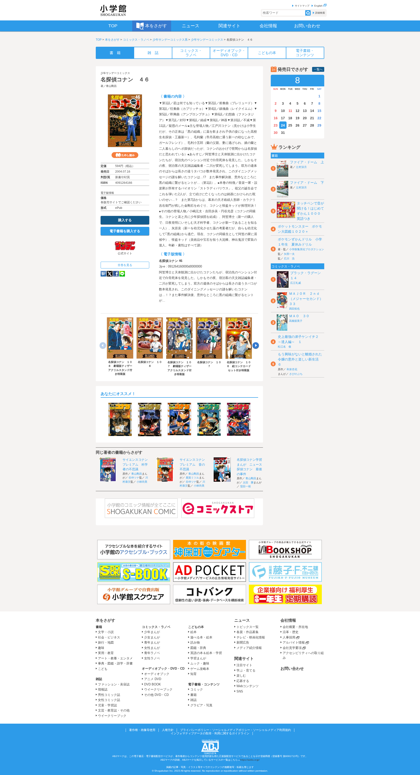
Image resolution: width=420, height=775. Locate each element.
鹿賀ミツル (192, 477)
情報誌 (102, 689)
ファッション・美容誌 (114, 684)
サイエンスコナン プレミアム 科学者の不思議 (136, 464)
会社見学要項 (292, 648)
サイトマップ (302, 5)
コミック (196, 689)
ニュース (242, 620)
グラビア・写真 (201, 705)
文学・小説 (106, 632)
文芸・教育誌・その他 (114, 710)
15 (319, 111)
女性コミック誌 (109, 700)
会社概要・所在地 (295, 627)
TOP (99, 39)
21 (312, 118)
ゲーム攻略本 (199, 669)
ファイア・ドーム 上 (307, 162)
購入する (125, 220)
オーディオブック (156, 674)
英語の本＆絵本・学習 (206, 653)
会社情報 (288, 620)
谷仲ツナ (134, 477)
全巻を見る (125, 265)
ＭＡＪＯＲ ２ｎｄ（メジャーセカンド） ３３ (307, 299)
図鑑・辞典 (198, 648)
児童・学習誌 (107, 705)
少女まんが (152, 637)
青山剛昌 (111, 85)
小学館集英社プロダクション (306, 249)
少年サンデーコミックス (207, 39)
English (318, 5)
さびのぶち (296, 373)
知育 (193, 674)
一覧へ (318, 69)
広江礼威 (295, 282)
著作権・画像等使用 (142, 730)
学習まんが (199, 658)
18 (290, 118)
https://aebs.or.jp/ (250, 759)
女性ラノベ (152, 658)
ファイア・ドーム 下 (307, 183)
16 (276, 118)
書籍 (99, 627)
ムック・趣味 (199, 663)
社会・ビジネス (109, 637)
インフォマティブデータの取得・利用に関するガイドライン (210, 733)
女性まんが (152, 648)
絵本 (193, 632)
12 (297, 111)
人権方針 (168, 730)
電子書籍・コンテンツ (204, 684)
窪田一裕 (245, 486)
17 (283, 118)
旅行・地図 (106, 642)
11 (290, 111)
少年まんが (152, 632)
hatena (103, 274)
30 (276, 133)
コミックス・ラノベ (136, 39)
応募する (242, 681)
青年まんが (152, 642)
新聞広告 (242, 642)
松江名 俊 (284, 346)
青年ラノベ (152, 653)
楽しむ (241, 675)
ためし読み (125, 155)
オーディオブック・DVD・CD (163, 668)
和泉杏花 (292, 369)
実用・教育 (106, 653)
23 (276, 125)
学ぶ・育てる (245, 670)
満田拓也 (294, 308)
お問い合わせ (292, 668)
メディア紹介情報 (249, 648)
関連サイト (244, 658)
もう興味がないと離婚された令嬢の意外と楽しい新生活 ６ (300, 359)
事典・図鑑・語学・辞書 (115, 663)
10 (283, 111)
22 (319, 118)
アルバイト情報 (294, 642)
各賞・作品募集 (247, 632)
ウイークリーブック (112, 716)
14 (312, 111)
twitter (110, 274)
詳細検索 (320, 12)
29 (319, 125)
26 (297, 125)
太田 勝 (248, 482)
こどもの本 (196, 627)
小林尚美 (142, 481)
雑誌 (99, 679)
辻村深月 (301, 167)
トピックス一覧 (247, 627)
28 (312, 125)
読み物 (195, 642)
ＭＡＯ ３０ (299, 316)
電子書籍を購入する (125, 231)
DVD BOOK (152, 684)
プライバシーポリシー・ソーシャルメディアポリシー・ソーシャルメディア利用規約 (235, 730)
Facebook (116, 274)
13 (305, 111)
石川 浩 (289, 258)
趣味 (101, 648)
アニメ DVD (152, 679)
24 (283, 125)
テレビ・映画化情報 (250, 637)
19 (297, 118)
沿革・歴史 (290, 632)
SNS (239, 691)
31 (283, 133)
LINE (122, 274)
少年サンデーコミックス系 (170, 39)
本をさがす (112, 39)
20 (305, 118)
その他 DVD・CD (156, 695)
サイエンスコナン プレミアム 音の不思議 (194, 464)
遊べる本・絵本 (201, 637)
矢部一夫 (289, 253)
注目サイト (244, 665)
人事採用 (289, 637)
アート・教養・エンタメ (115, 658)
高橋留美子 (295, 320)
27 (305, 125)
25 (290, 125)
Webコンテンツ (247, 686)
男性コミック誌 (109, 695)
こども (102, 669)
